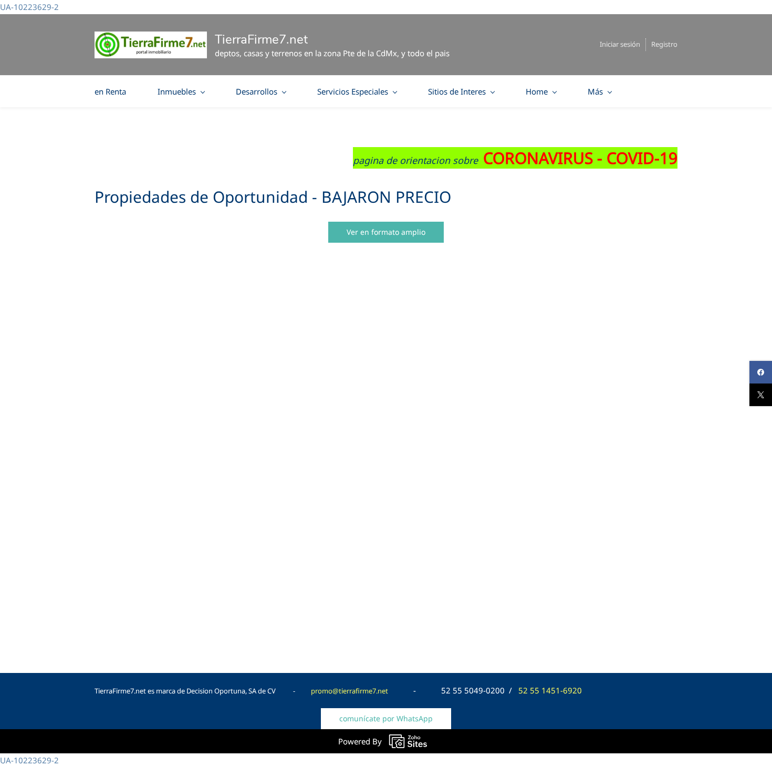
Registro (664, 44)
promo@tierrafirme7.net (349, 691)
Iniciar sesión (620, 44)
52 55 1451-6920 (550, 690)
